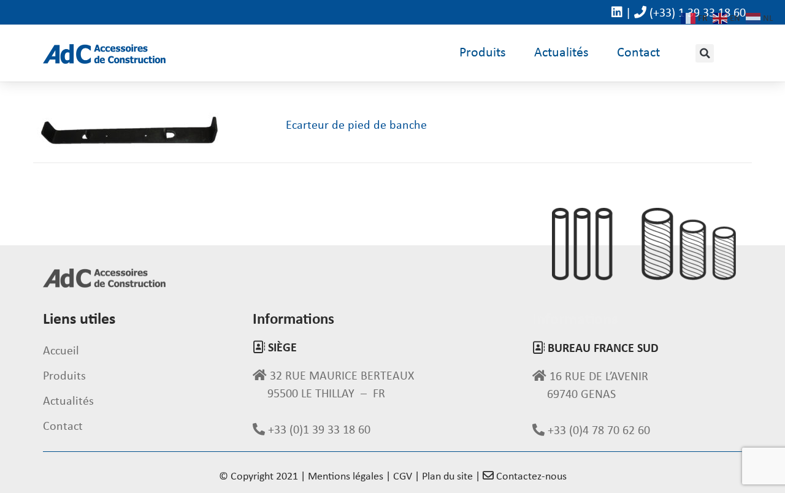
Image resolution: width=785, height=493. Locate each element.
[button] (704, 53)
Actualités (561, 53)
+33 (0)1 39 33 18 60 (317, 430)
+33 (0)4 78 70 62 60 (597, 431)
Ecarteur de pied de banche (356, 126)
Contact (638, 53)
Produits (482, 53)
